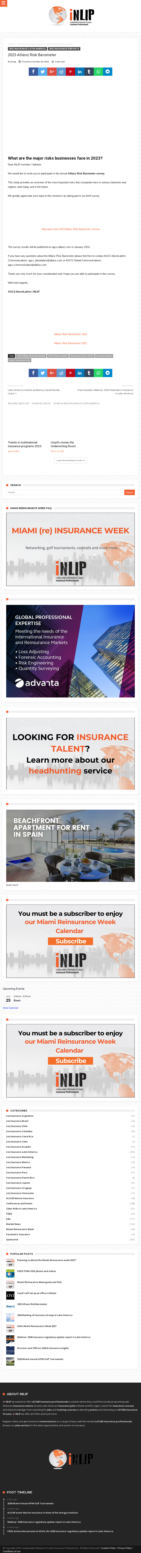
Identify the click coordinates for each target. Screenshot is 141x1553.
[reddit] (61, 72)
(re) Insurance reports (64, 48)
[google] (52, 72)
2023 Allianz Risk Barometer (31, 355)
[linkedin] (79, 72)
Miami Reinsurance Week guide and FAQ (39, 1282)
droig (13, 61)
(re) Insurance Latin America (30, 44)
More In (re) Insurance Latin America (76, 403)
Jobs (8, 1218)
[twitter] (42, 72)
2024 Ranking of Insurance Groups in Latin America (44, 1315)
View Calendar (11, 1007)
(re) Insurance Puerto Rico (20, 1177)
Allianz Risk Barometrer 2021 (70, 343)
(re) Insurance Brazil (17, 1120)
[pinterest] (70, 72)
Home (10, 44)
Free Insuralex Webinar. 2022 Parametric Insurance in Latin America (105, 389)
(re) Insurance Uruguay (19, 1187)
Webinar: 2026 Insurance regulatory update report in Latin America (53, 1337)
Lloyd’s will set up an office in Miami (36, 1293)
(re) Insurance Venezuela (20, 1193)
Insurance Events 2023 (81, 355)
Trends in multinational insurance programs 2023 (24, 444)
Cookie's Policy (108, 1548)
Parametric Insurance (18, 1234)
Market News (13, 1224)
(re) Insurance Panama (18, 1167)
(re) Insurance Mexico (18, 1162)
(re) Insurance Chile (17, 1126)
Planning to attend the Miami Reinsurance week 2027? (46, 1260)
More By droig (41, 403)
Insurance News (104, 355)
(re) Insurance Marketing (20, 1157)
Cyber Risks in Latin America (21, 1208)
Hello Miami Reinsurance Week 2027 (36, 1326)
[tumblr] (89, 72)
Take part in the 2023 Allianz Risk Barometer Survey (70, 229)
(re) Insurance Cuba (17, 1141)
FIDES (9, 1213)
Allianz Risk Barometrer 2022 (70, 334)
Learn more (12, 884)
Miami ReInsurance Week (20, 1229)
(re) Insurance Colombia (19, 1131)
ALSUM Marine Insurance (20, 1198)
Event (17, 1000)
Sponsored (12, 1239)
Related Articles (18, 403)
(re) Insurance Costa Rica (19, 1136)
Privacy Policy (125, 1548)
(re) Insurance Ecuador (18, 1146)
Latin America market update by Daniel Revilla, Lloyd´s (34, 389)
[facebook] (33, 72)
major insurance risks (19, 360)
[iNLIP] (71, 5)
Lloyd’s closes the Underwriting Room (63, 444)
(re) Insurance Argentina (19, 1115)
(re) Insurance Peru (16, 1172)
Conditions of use (11, 1551)
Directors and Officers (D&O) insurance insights (43, 1348)
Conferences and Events (19, 1203)
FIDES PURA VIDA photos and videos (36, 1271)
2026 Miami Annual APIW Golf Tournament (40, 1359)
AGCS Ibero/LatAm (58, 355)
